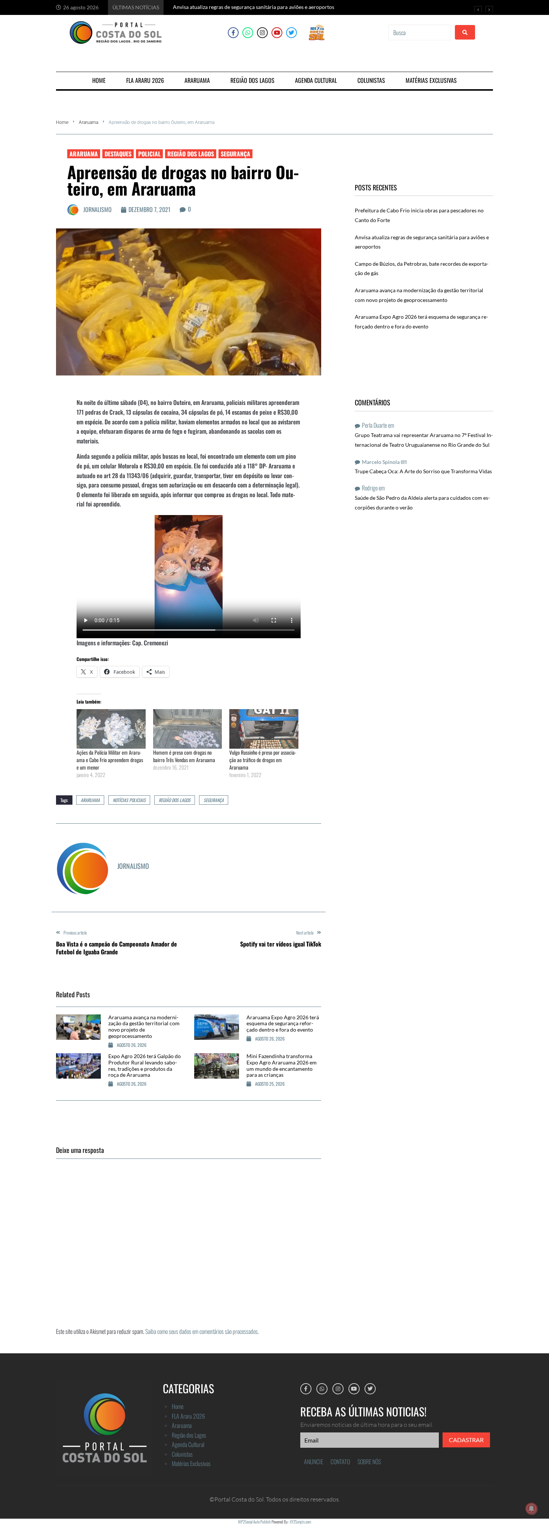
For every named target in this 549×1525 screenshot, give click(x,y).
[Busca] (419, 32)
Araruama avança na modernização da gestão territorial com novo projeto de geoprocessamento (144, 1026)
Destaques (118, 153)
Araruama (88, 122)
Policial (149, 153)
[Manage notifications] (531, 1509)
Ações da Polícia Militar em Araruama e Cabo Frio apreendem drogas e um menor (110, 759)
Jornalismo (97, 209)
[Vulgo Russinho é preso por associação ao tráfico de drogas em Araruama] (263, 728)
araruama (90, 800)
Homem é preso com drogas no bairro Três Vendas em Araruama (184, 756)
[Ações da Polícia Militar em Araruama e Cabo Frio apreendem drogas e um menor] (111, 728)
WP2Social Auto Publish (254, 1522)
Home (62, 122)
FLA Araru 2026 (188, 1416)
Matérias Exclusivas (191, 1463)
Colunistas (182, 1454)
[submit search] (465, 32)
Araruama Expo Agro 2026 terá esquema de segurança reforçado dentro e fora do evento (282, 1023)
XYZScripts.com (300, 1522)
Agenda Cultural (188, 1444)
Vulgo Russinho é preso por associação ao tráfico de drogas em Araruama (262, 759)
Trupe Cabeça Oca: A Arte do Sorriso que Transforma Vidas (423, 471)
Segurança (235, 153)
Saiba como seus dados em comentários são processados (201, 1331)
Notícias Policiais (129, 800)
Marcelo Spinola (381, 462)
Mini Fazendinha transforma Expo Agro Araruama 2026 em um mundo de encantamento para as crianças (281, 1065)
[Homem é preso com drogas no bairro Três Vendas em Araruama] (187, 728)
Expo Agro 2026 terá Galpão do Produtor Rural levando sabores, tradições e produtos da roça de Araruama (144, 1065)
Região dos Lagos (190, 153)
